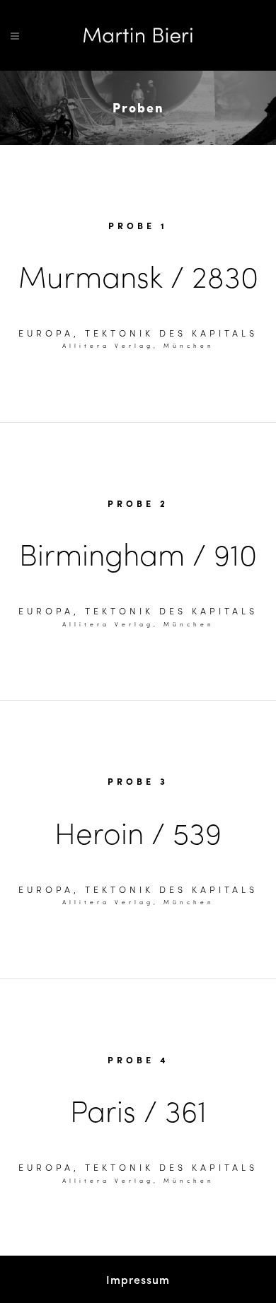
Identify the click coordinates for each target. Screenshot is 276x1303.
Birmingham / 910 (138, 553)
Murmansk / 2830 (138, 275)
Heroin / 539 (138, 831)
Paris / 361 (138, 1109)
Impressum (138, 1279)
